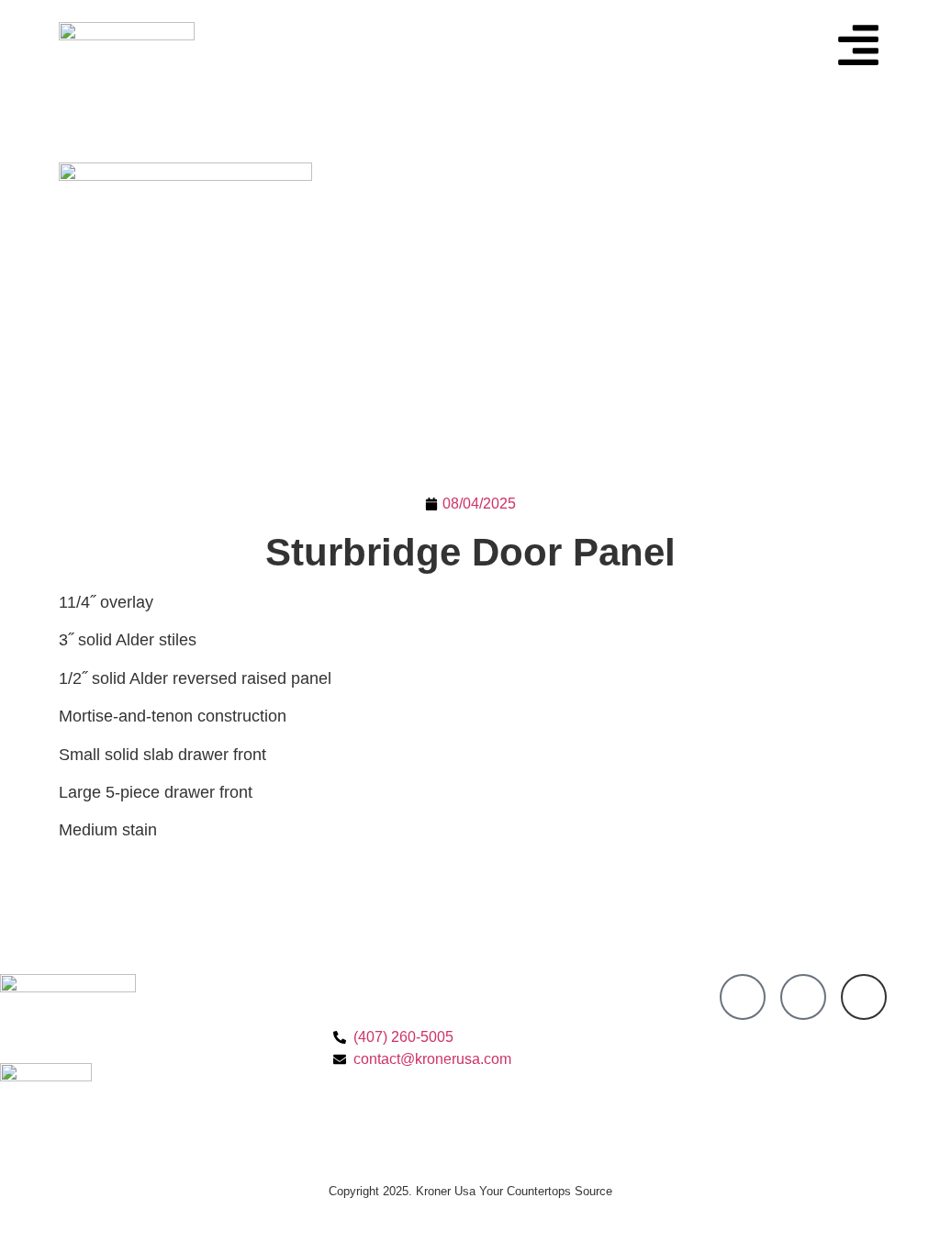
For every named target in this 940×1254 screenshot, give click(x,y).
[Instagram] (803, 997)
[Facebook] (743, 997)
